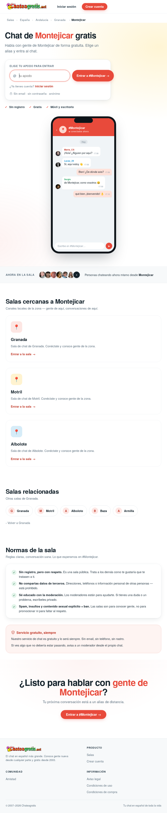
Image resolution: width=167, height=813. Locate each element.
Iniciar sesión (66, 6)
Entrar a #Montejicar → (93, 75)
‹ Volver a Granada (18, 574)
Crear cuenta (95, 6)
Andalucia (42, 20)
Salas (10, 20)
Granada (60, 20)
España (25, 20)
